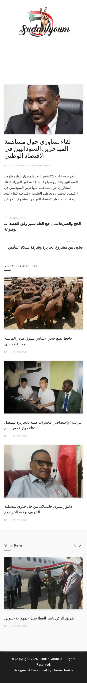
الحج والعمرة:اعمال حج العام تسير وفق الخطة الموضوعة (42, 226)
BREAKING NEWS (41, 165)
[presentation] (74, 545)
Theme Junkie (62, 670)
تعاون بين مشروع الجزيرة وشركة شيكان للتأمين (45, 247)
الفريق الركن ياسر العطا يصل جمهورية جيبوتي (39, 618)
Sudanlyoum (50, 659)
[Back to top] (83, 679)
